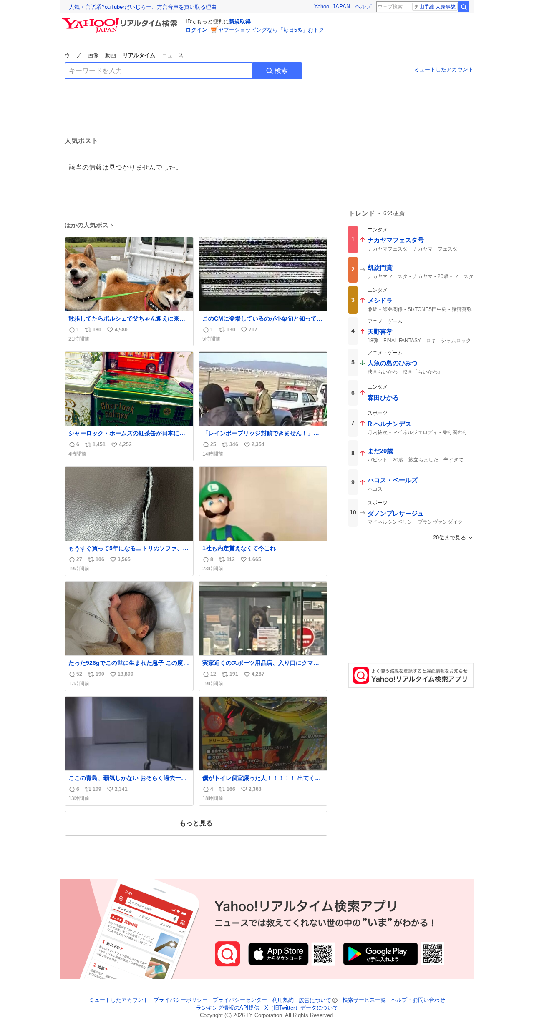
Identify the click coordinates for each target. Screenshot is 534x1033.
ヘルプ (363, 6)
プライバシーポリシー (181, 1000)
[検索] (463, 6)
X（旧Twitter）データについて (301, 1008)
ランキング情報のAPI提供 (227, 1008)
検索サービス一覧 (364, 1000)
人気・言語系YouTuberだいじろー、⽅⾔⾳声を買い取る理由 (143, 7)
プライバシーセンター (240, 1000)
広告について (315, 1000)
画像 (93, 55)
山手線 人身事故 (437, 7)
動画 (110, 55)
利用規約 (283, 1000)
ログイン (196, 30)
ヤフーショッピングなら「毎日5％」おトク (271, 30)
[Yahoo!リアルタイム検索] (120, 20)
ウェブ (73, 55)
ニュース (173, 55)
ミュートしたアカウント (444, 69)
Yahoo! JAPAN (332, 6)
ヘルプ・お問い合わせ (418, 1000)
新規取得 (240, 21)
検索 (281, 70)
